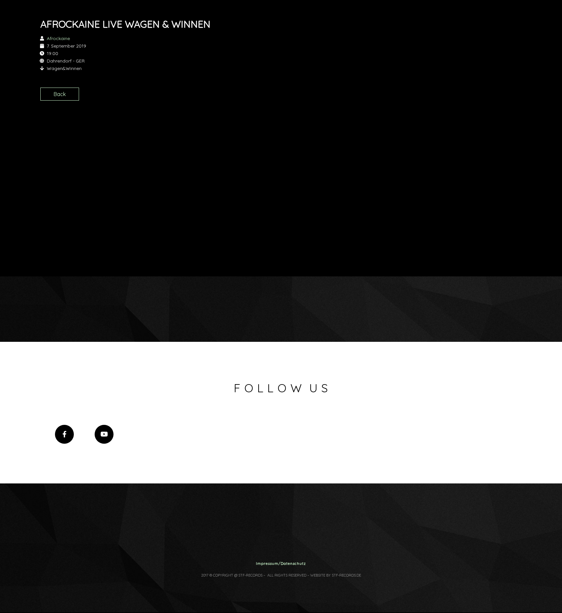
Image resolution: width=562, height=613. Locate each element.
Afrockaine (58, 38)
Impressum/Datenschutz (281, 563)
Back (60, 94)
